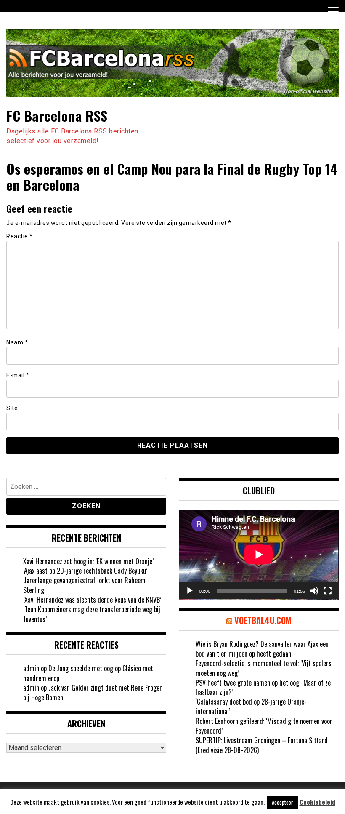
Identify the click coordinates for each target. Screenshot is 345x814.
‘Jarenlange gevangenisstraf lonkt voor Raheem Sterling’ (84, 585)
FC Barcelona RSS (56, 115)
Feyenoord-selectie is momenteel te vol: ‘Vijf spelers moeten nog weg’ (264, 668)
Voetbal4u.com (263, 620)
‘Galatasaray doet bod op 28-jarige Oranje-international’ (251, 706)
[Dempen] (314, 591)
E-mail (17, 375)
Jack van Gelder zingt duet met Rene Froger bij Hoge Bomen (92, 692)
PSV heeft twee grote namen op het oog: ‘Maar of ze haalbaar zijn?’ (263, 687)
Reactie (19, 236)
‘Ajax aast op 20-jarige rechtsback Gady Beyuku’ (85, 571)
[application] (259, 555)
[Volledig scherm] (328, 591)
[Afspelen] (190, 591)
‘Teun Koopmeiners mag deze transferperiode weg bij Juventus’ (91, 614)
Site (12, 408)
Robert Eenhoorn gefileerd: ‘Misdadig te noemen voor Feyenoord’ (264, 726)
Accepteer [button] (282, 802)
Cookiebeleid (317, 802)
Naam (17, 342)
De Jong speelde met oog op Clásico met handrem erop (88, 673)
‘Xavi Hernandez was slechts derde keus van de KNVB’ (92, 600)
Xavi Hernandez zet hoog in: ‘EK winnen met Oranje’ (88, 561)
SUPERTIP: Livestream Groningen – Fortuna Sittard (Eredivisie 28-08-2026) (262, 745)
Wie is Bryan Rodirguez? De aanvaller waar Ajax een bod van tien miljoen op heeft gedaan (262, 649)
